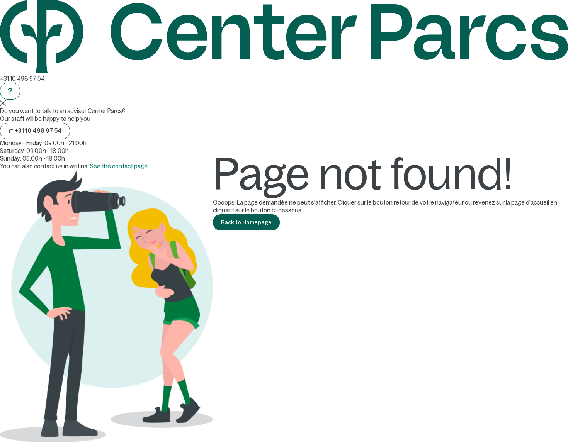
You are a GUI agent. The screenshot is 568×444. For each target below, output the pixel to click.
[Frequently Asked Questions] (10, 91)
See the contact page (119, 166)
